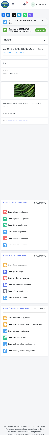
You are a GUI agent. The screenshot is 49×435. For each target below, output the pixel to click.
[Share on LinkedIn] (8, 15)
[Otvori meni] (13, 4)
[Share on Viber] (30, 15)
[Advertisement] (24, 142)
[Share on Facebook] (3, 15)
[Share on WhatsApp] (25, 15)
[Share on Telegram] (19, 15)
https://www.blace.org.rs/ (18, 121)
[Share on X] (14, 15)
